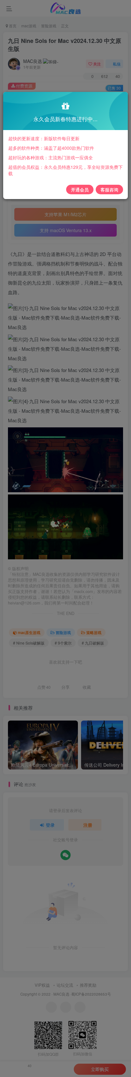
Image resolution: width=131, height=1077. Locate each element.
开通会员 (80, 189)
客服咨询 (109, 189)
